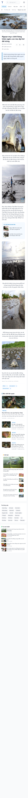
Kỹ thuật (11, 508)
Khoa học (17, 515)
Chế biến (18, 510)
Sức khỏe (17, 517)
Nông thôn (10, 515)
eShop (21, 6)
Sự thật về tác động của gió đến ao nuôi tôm (10, 480)
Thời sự (16, 520)
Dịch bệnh (17, 508)
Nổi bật (4, 6)
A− (17, 44)
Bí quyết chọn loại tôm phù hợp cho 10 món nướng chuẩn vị (10, 490)
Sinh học (14, 9)
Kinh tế (11, 513)
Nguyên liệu (4, 513)
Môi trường (4, 510)
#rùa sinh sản (6, 388)
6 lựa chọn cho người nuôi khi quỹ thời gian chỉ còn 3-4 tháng (10, 495)
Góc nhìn (10, 520)
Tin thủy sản (7, 9)
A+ (20, 44)
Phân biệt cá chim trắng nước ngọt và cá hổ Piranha (10, 485)
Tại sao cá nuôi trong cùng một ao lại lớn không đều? (15, 530)
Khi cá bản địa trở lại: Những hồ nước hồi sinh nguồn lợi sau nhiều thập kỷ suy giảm (16, 549)
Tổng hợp (22, 520)
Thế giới (4, 515)
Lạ (21, 517)
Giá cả (9, 6)
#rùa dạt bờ (12, 386)
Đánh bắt (12, 510)
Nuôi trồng (4, 508)
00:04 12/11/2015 (8, 44)
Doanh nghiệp (18, 513)
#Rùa (4, 386)
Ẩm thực (10, 517)
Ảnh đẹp (4, 520)
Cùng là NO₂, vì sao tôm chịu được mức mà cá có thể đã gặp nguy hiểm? (10, 475)
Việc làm (15, 6)
